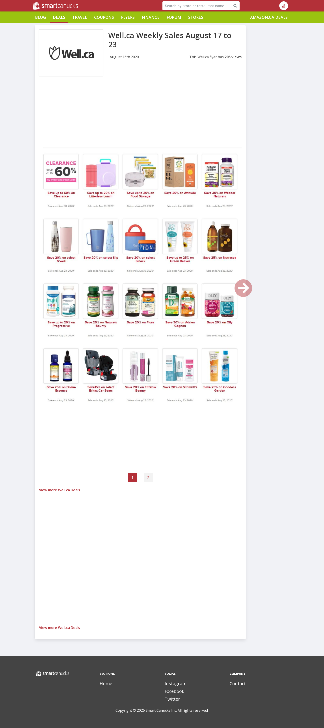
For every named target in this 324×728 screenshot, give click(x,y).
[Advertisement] (140, 116)
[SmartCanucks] (33, 5)
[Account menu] (283, 5)
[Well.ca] (71, 53)
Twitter (172, 699)
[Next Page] (243, 288)
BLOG (40, 17)
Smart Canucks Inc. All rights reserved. (177, 710)
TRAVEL (79, 17)
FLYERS (128, 17)
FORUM (174, 17)
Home (106, 684)
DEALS (59, 17)
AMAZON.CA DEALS (269, 17)
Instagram (175, 684)
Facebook (174, 691)
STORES (195, 17)
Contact (238, 684)
